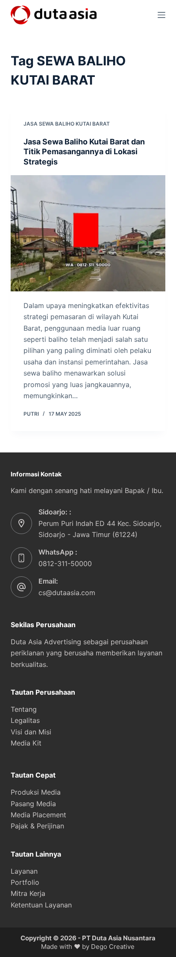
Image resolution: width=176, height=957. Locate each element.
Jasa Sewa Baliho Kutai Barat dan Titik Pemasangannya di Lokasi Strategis (84, 151)
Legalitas (25, 720)
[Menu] (161, 15)
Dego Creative (113, 946)
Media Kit (26, 743)
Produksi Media (36, 792)
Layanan (24, 871)
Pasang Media (33, 803)
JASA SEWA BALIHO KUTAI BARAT (66, 123)
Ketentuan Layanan (41, 905)
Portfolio (25, 882)
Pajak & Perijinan (37, 826)
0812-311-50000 (65, 563)
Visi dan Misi (31, 732)
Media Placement (38, 814)
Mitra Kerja (28, 893)
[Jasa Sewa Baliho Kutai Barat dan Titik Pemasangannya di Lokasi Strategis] (88, 233)
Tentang (24, 709)
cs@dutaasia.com (66, 592)
